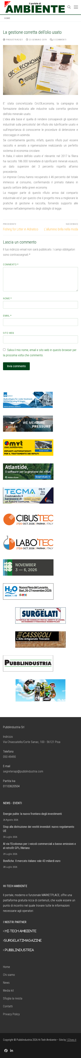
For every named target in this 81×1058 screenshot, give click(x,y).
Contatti (8, 1006)
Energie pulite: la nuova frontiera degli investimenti (32, 814)
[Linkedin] (12, 1050)
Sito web (8, 332)
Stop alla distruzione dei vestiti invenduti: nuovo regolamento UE (38, 829)
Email (7, 315)
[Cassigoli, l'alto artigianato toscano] (40, 639)
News (6, 982)
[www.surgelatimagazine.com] (40, 615)
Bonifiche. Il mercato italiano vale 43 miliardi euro (31, 861)
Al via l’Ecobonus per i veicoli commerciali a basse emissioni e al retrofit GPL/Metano (39, 846)
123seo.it (71, 1039)
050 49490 (9, 757)
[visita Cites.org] (40, 690)
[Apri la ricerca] (69, 7)
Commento (10, 264)
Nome (7, 298)
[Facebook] (6, 1050)
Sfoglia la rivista (12, 998)
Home (7, 18)
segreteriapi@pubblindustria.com (23, 771)
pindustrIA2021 (14, 39)
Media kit (8, 990)
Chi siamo (9, 975)
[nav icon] (76, 7)
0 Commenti (59, 39)
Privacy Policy (11, 1014)
